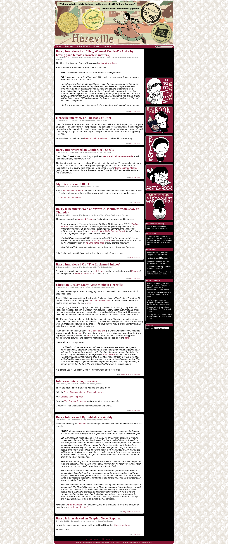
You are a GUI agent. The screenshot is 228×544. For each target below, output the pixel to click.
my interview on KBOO (73, 191)
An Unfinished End (96, 331)
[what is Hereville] (159, 62)
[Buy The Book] (159, 119)
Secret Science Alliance (126, 168)
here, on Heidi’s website (95, 138)
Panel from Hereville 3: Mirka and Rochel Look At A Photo (159, 295)
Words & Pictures (86, 219)
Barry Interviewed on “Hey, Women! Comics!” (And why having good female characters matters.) (94, 53)
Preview (69, 46)
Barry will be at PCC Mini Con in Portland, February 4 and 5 (159, 273)
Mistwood (135, 271)
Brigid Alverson (75, 505)
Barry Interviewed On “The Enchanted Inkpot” (88, 264)
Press (96, 46)
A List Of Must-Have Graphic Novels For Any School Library (159, 309)
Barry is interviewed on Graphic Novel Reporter (89, 518)
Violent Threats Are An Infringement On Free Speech (158, 288)
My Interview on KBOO (72, 184)
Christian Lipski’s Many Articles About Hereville (89, 284)
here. (89, 335)
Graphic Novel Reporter (72, 397)
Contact (107, 46)
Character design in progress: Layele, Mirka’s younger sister (158, 303)
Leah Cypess (99, 271)
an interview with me (107, 63)
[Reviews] (159, 148)
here (89, 303)
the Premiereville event (100, 301)
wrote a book (109, 354)
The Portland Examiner (75, 401)
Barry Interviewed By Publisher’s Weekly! (85, 417)
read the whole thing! (78, 507)
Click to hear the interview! (68, 197)
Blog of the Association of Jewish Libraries (83, 392)
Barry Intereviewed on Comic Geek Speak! (85, 149)
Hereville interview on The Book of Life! (83, 117)
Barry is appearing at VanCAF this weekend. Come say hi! (158, 262)
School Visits (83, 46)
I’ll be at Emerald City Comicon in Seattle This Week (158, 268)
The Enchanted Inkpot (85, 273)
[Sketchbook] (159, 177)
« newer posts (92, 539)
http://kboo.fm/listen (103, 240)
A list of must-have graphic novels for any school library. (157, 227)
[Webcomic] (159, 90)
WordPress (96, 542)
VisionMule (105, 542)
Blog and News (128, 512)
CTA (131, 111)
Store (58, 46)
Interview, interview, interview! (77, 381)
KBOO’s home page (94, 243)
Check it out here (121, 525)
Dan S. (150, 542)
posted (82, 424)
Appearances (125, 374)
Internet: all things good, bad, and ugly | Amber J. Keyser (158, 284)
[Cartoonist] (159, 206)
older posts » (107, 539)
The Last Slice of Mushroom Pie (159, 258)
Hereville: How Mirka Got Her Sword (108, 231)
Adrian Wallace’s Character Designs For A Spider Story (157, 254)
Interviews (137, 111)
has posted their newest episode (118, 156)
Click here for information (162, 240)
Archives (149, 328)
